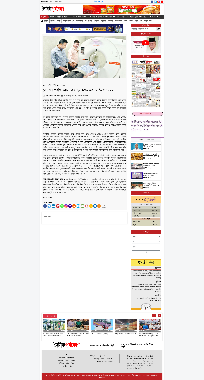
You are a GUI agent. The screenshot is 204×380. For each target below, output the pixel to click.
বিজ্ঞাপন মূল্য (98, 1)
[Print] (74, 206)
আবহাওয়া (60, 361)
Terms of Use (110, 359)
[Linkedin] (53, 206)
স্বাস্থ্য (70, 366)
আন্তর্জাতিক (79, 21)
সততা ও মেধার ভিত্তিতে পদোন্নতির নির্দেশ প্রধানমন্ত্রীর (157, 17)
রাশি (67, 363)
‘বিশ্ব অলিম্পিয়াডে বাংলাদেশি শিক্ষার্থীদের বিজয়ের (150, 175)
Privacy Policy (99, 359)
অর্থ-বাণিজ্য (88, 21)
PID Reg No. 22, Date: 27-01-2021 (104, 361)
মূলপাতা (45, 21)
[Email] (82, 206)
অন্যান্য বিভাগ (148, 21)
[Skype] (78, 206)
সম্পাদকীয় (64, 366)
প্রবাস (130, 21)
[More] (99, 206)
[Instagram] (66, 206)
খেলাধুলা (96, 21)
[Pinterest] (58, 206)
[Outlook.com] (95, 206)
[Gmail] (87, 206)
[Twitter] (49, 206)
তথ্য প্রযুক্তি (118, 21)
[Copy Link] (91, 206)
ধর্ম (141, 21)
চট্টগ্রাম (53, 21)
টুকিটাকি (61, 363)
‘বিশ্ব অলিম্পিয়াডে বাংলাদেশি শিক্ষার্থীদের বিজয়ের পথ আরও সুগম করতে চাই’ (105, 17)
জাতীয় (58, 21)
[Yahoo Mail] (70, 206)
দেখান (146, 252)
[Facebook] (45, 206)
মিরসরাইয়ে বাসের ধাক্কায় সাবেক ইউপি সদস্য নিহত (152, 145)
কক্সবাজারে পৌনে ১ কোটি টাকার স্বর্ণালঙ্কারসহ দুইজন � (151, 155)
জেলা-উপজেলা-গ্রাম (68, 21)
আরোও (145, 192)
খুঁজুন (158, 29)
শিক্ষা (125, 21)
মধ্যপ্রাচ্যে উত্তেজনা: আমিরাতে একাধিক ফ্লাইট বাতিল (54, 17)
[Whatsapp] (62, 206)
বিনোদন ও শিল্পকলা (107, 21)
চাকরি (136, 21)
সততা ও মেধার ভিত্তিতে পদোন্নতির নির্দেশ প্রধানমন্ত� (151, 184)
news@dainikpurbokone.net (106, 356)
